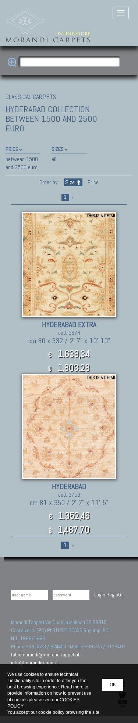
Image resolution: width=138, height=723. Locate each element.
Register (115, 594)
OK (113, 684)
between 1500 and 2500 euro (22, 163)
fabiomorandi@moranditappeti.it (45, 654)
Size (70, 182)
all (54, 159)
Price (92, 182)
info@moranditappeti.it (35, 662)
